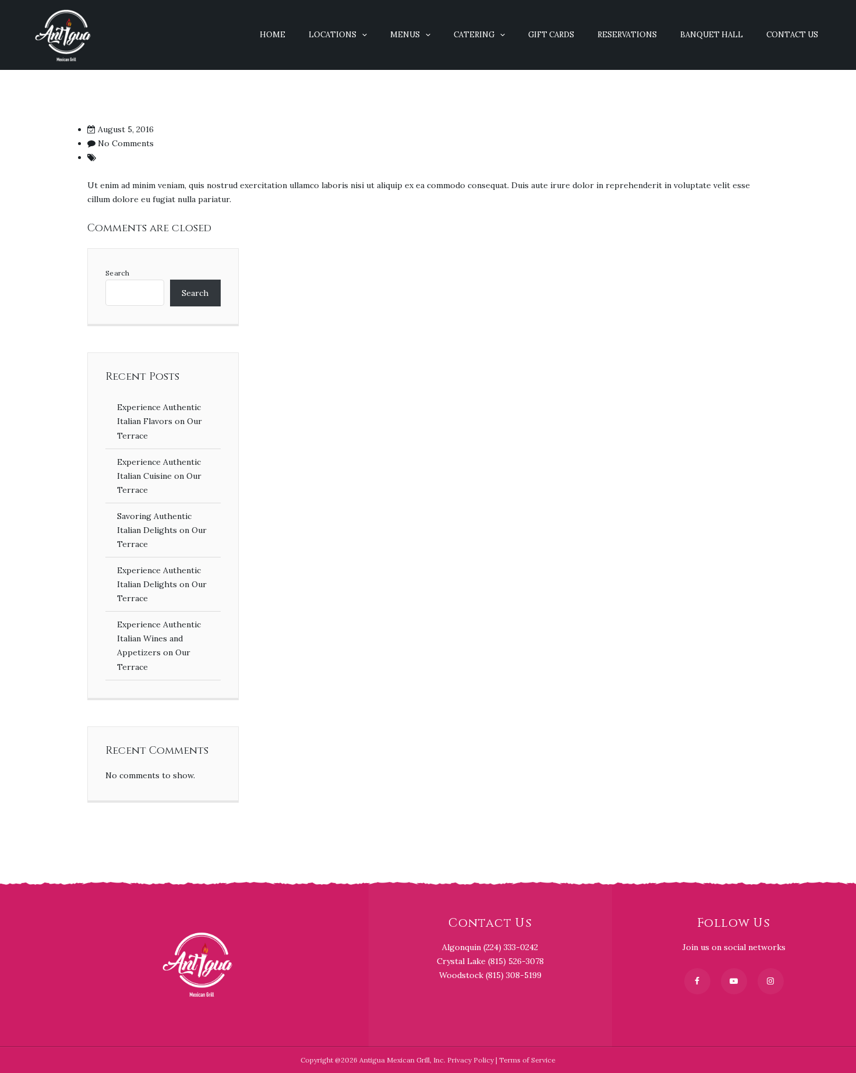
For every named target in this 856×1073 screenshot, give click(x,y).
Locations (332, 35)
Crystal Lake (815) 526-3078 (490, 961)
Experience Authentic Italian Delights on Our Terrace (162, 584)
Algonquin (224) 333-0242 (490, 947)
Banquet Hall (711, 35)
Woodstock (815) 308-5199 (490, 975)
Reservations (627, 35)
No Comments (126, 143)
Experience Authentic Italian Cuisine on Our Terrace (159, 476)
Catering (474, 35)
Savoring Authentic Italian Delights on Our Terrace (162, 530)
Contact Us (792, 35)
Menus (405, 35)
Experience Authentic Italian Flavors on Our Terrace (159, 421)
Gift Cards (551, 35)
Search (117, 273)
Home (272, 35)
